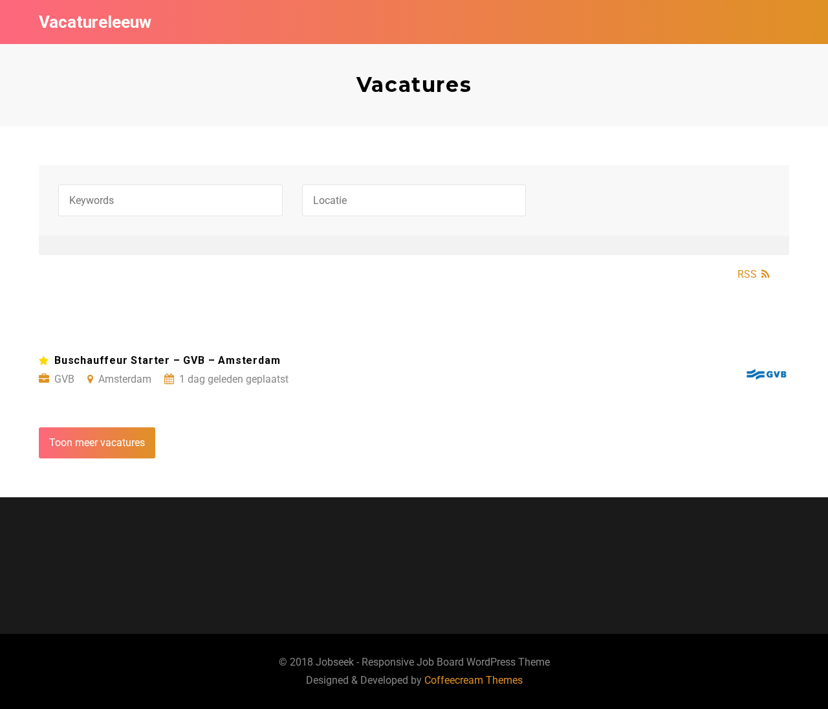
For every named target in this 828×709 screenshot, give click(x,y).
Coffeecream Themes (473, 680)
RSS (747, 274)
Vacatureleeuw (95, 22)
